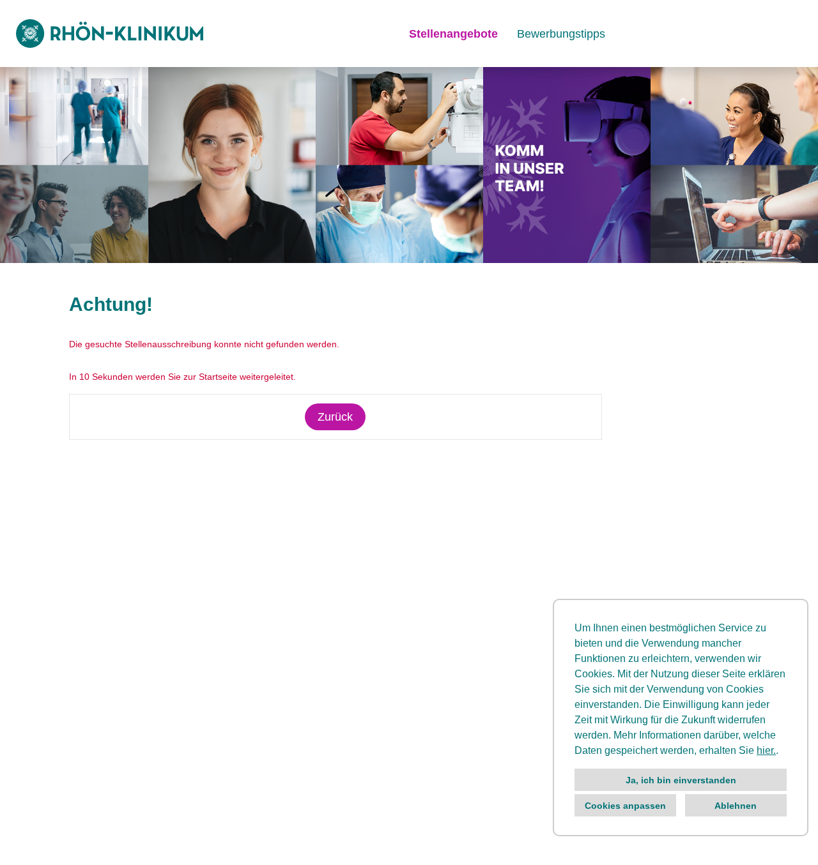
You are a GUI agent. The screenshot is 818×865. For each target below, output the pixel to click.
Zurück (335, 416)
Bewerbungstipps (561, 33)
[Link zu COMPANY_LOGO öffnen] (109, 33)
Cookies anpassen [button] (625, 806)
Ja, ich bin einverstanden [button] (681, 780)
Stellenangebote (453, 33)
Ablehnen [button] (735, 806)
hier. (766, 750)
